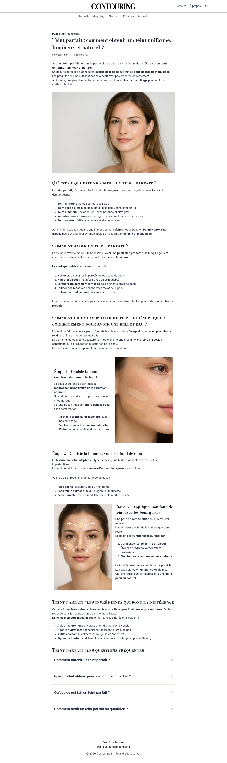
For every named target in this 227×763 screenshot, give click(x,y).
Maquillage (99, 16)
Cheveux (128, 16)
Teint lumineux (67, 212)
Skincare (114, 16)
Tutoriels (84, 16)
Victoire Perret (63, 55)
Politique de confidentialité (113, 746)
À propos (195, 6)
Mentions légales (113, 742)
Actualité (142, 16)
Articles (181, 6)
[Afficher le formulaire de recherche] (206, 6)
